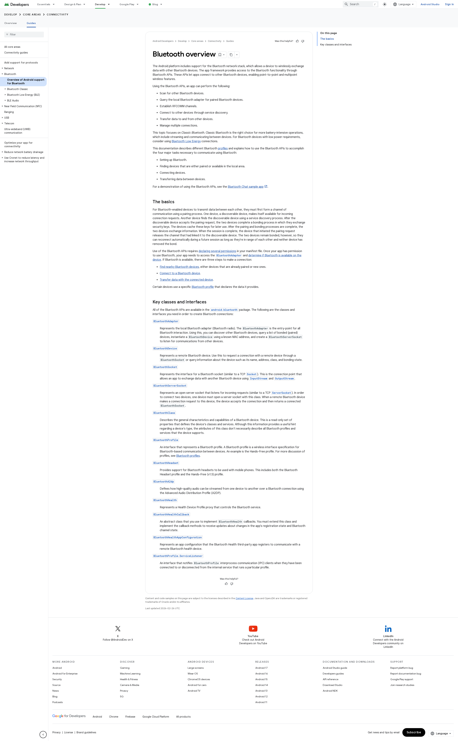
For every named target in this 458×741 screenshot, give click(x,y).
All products (183, 716)
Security (57, 679)
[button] (23, 68)
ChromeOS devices (199, 679)
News (55, 690)
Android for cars (197, 685)
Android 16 (261, 673)
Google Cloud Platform (155, 716)
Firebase (130, 716)
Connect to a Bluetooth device (180, 273)
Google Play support (401, 679)
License (68, 732)
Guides (31, 23)
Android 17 (261, 667)
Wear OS (193, 673)
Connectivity (58, 14)
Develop (100, 4)
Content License (244, 598)
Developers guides (333, 673)
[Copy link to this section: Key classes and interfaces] (210, 302)
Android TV (194, 690)
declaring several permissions (217, 251)
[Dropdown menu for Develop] (110, 4)
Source (56, 685)
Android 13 (261, 690)
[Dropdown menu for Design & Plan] (86, 4)
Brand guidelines (86, 732)
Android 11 (261, 702)
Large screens (196, 667)
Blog (155, 4)
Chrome (113, 716)
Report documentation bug (405, 673)
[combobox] (361, 4)
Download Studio (332, 685)
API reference (330, 679)
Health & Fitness (129, 679)
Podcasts (57, 702)
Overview (10, 23)
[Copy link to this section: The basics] (178, 202)
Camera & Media (129, 685)
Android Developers (163, 41)
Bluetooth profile (203, 287)
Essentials (43, 4)
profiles (223, 148)
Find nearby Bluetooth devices (179, 267)
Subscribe (414, 732)
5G (122, 696)
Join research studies (402, 685)
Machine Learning (130, 673)
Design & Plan (72, 4)
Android (57, 667)
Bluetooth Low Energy (186, 141)
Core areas (32, 14)
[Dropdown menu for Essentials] (55, 4)
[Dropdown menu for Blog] (163, 4)
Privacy (124, 690)
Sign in (449, 4)
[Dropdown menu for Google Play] (139, 4)
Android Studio (430, 4)
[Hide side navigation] (43, 734)
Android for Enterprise (64, 673)
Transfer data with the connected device (186, 280)
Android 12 (261, 696)
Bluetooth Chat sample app (246, 187)
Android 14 (261, 685)
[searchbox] (24, 34)
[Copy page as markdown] (231, 55)
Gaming (125, 667)
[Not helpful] (302, 41)
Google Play (127, 4)
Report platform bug (401, 667)
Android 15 (261, 679)
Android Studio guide (335, 667)
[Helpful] (297, 41)
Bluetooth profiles (188, 456)
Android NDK (330, 690)
